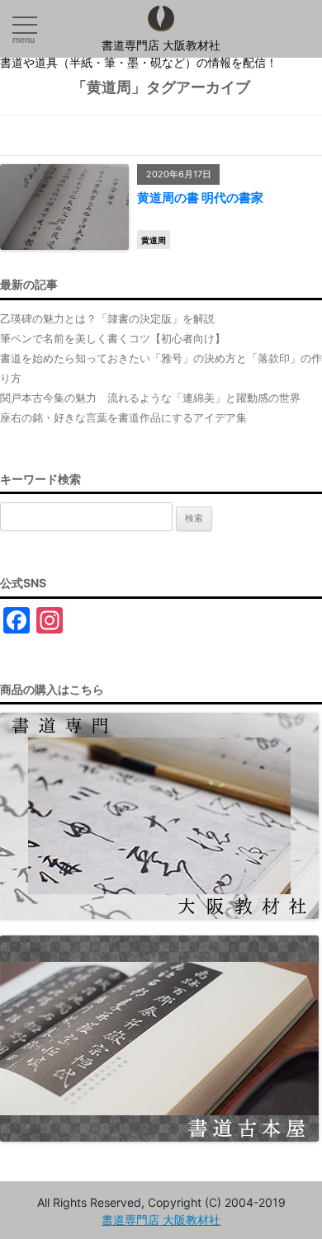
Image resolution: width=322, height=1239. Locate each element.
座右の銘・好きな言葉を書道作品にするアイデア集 (123, 417)
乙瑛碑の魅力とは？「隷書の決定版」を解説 (107, 318)
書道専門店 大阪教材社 (161, 45)
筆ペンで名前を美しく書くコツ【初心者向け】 (112, 338)
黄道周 (153, 240)
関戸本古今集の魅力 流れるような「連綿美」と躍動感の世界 (150, 397)
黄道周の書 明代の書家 (200, 197)
